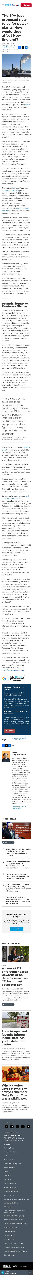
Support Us (7, 1179)
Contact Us (7, 1175)
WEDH (5, 1137)
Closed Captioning (9, 1231)
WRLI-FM (21, 1138)
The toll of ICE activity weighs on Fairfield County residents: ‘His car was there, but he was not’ (18, 900)
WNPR (12, 1138)
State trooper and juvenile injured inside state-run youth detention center (14, 1038)
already (27, 105)
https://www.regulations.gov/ (13, 670)
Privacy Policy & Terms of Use (13, 1220)
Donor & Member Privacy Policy (14, 1216)
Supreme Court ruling (11, 191)
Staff (5, 1156)
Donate (27, 5)
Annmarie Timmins (8, 1049)
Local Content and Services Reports (15, 1251)
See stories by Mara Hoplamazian (19, 807)
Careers (6, 1171)
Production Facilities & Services (14, 1247)
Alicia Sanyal (6, 1103)
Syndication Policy (9, 1239)
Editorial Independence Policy (13, 1243)
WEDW (15, 1137)
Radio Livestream (9, 1195)
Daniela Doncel (7, 989)
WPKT (17, 1138)
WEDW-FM (7, 1138)
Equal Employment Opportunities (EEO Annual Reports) (16, 1211)
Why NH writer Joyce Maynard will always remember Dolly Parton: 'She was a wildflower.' (15, 1092)
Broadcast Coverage (10, 1227)
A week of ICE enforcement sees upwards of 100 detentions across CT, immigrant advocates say (18, 865)
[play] (3, 1273)
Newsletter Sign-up (10, 1187)
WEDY (19, 1137)
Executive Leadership (10, 1152)
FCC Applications (9, 1235)
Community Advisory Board (12, 1164)
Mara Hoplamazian (9, 47)
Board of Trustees (9, 1160)
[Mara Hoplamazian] (6, 756)
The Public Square (9, 1255)
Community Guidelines (11, 1203)
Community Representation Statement (16, 1199)
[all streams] (30, 1272)
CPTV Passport (8, 1207)
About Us (7, 1144)
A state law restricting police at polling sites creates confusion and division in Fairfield (18, 852)
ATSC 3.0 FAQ (19, 1140)
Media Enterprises (9, 1168)
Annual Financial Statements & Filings (16, 1223)
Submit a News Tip (10, 1183)
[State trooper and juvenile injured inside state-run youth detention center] (15, 1020)
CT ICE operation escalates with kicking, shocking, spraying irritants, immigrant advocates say (18, 888)
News (4, 966)
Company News (9, 1148)
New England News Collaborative (19, 739)
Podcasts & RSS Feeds (11, 1191)
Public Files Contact (9, 1140)
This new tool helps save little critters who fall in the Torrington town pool (17, 876)
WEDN (10, 1137)
